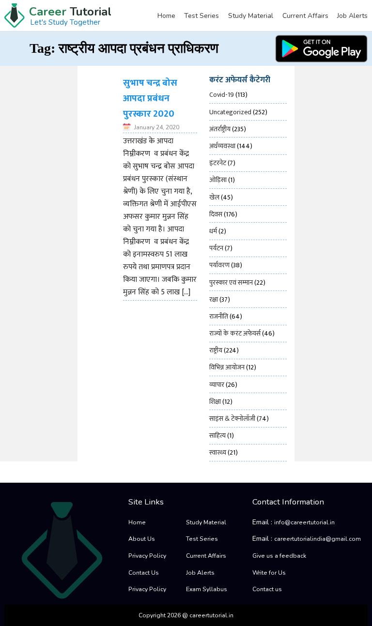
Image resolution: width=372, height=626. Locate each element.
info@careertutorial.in (304, 522)
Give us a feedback (279, 556)
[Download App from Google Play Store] (321, 48)
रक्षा (213, 299)
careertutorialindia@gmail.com (317, 539)
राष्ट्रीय (215, 350)
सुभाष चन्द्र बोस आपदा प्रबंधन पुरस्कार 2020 (150, 98)
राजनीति (218, 316)
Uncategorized (230, 112)
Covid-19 (221, 94)
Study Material (250, 15)
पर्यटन (216, 248)
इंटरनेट (217, 162)
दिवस (215, 214)
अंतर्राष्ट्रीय (220, 129)
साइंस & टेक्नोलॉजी (232, 418)
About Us (141, 539)
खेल (214, 197)
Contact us (267, 589)
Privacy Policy (147, 556)
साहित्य (217, 435)
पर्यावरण (219, 265)
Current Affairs (305, 15)
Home (166, 15)
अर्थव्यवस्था (222, 146)
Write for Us (269, 573)
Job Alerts (352, 15)
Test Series (201, 15)
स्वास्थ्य (217, 452)
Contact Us (143, 573)
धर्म (213, 231)
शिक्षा (215, 401)
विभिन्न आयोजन (227, 367)
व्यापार (216, 384)
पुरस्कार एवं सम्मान (231, 282)
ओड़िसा (218, 179)
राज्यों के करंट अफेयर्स (235, 333)
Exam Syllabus (206, 589)
